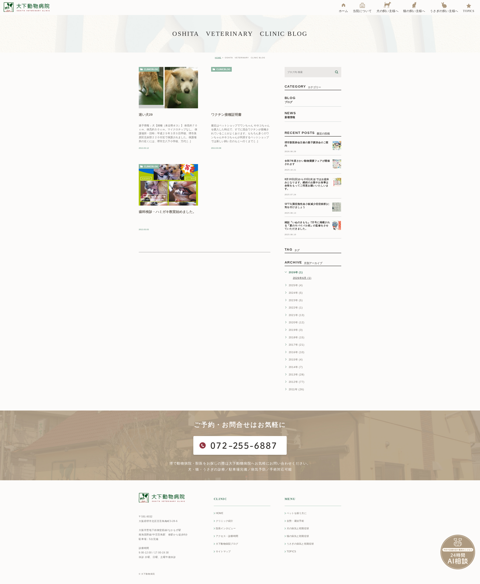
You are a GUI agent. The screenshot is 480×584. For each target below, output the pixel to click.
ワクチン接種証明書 (226, 114)
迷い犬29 (146, 114)
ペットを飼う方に (297, 513)
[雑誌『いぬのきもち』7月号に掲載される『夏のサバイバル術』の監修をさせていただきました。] (336, 225)
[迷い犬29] (168, 87)
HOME (218, 58)
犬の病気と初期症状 (298, 528)
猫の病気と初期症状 (298, 536)
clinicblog (151, 69)
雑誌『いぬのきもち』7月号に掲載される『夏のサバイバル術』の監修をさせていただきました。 (307, 225)
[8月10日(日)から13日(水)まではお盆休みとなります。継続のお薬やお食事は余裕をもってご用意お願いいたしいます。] (336, 182)
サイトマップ (223, 551)
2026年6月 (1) (302, 277)
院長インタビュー (226, 528)
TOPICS (291, 551)
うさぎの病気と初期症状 (300, 543)
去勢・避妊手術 (295, 520)
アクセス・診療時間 (227, 536)
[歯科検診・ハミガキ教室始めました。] (168, 185)
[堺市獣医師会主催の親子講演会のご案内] (336, 145)
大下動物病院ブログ (227, 543)
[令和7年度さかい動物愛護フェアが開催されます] (336, 163)
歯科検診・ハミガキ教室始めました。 (167, 211)
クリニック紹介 (224, 520)
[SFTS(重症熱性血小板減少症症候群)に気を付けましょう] (336, 207)
